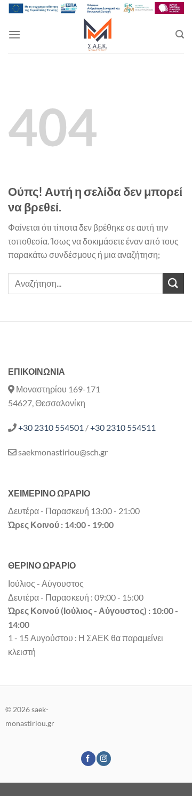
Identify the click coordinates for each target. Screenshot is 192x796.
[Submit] (173, 283)
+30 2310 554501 (51, 427)
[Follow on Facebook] (88, 758)
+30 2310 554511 (123, 427)
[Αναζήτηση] (179, 34)
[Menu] (14, 34)
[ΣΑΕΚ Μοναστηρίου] (98, 34)
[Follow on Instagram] (104, 758)
